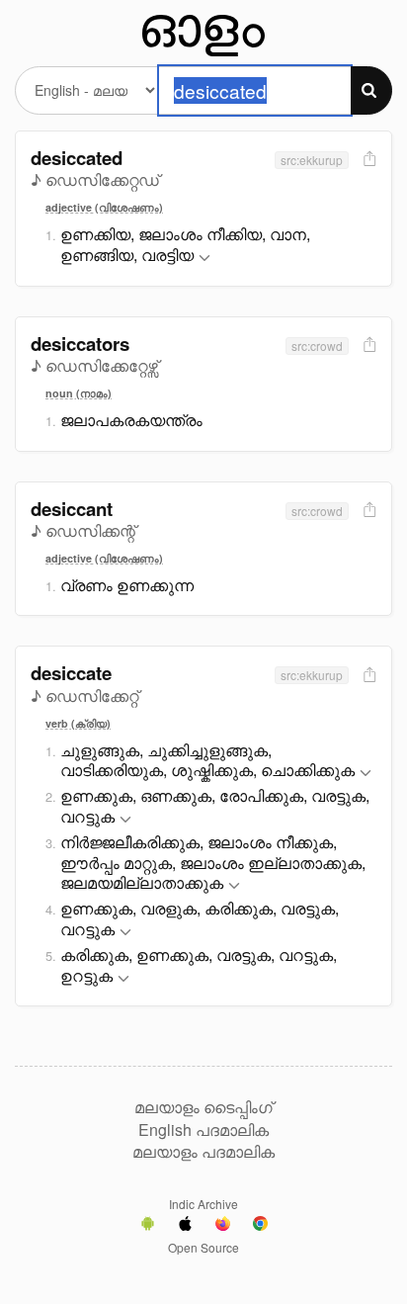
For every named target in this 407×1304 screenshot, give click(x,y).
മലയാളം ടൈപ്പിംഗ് (203, 1107)
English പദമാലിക (203, 1130)
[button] (204, 258)
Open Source (203, 1247)
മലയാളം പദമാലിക (203, 1152)
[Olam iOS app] (185, 1226)
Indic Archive (203, 1203)
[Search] (371, 90)
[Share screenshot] (367, 159)
